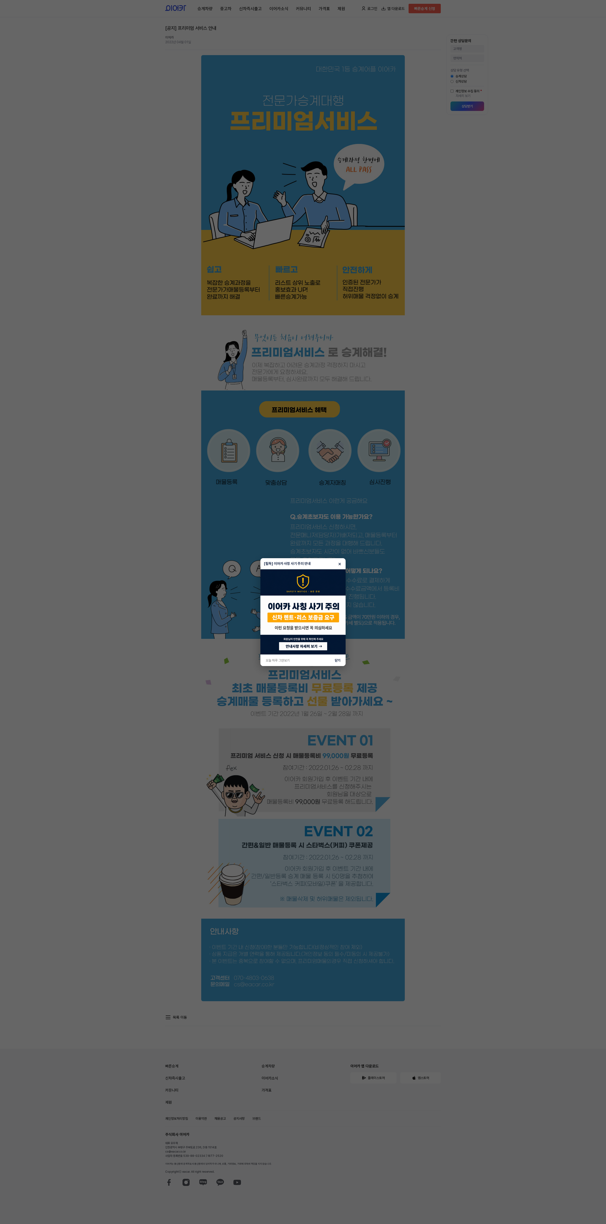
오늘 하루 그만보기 (278, 660)
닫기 (337, 660)
